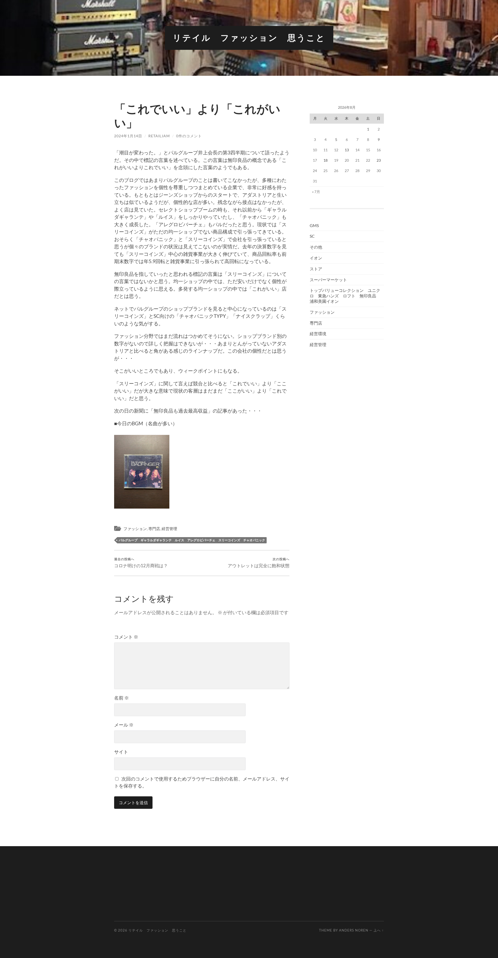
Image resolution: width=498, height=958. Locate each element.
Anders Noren (353, 930)
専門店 (154, 528)
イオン (316, 257)
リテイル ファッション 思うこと (249, 38)
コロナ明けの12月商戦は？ (141, 562)
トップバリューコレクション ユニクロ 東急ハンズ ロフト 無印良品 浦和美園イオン (345, 296)
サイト (121, 752)
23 (379, 160)
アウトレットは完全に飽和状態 (258, 562)
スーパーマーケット (328, 279)
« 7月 (316, 191)
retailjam (159, 136)
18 (325, 160)
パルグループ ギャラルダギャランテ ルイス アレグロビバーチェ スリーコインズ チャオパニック (192, 540)
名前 (121, 698)
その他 (316, 246)
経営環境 (318, 333)
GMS (314, 225)
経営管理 (169, 528)
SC (312, 236)
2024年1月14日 (128, 136)
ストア (316, 268)
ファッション (135, 528)
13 (347, 150)
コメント (126, 637)
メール (124, 725)
